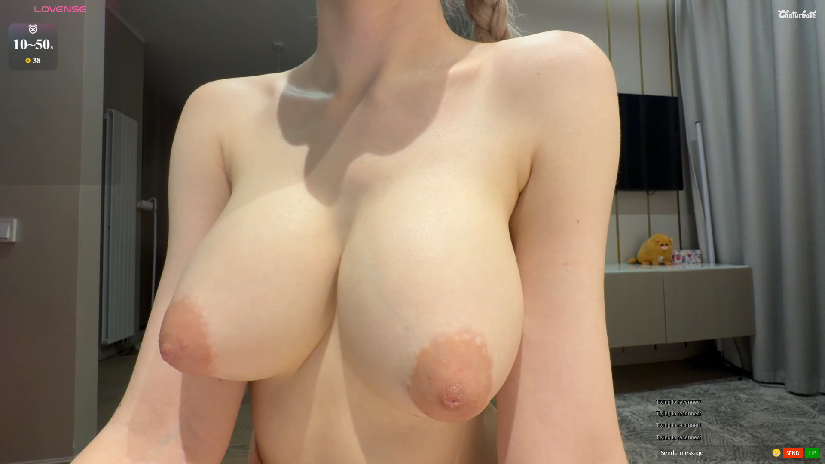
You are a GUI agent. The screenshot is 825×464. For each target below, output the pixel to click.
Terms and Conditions (440, 238)
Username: (348, 186)
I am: (355, 219)
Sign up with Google (418, 309)
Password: (349, 203)
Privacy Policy (430, 249)
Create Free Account (412, 275)
